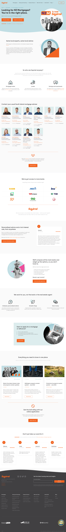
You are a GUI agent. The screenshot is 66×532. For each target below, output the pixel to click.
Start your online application (39, 281)
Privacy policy (3, 483)
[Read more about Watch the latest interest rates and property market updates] (11, 371)
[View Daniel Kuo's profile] (38, 111)
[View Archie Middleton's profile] (16, 111)
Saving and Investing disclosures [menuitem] (15, 508)
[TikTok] (23, 476)
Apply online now (33, 420)
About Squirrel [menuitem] (36, 498)
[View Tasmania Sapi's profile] (38, 132)
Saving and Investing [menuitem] (23, 2)
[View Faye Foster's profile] (59, 111)
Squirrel (7, 45)
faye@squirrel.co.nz (58, 121)
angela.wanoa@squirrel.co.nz (6, 121)
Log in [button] (61, 2)
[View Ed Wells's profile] (49, 111)
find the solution (8, 89)
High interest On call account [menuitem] (15, 499)
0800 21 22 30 (5, 480)
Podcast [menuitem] (56, 498)
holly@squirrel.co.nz (5, 142)
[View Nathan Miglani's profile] (27, 132)
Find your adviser (6, 19)
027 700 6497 (14, 120)
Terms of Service (61, 531)
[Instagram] (25, 476)
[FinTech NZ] (44, 523)
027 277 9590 (25, 120)
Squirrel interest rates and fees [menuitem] (48, 506)
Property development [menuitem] (26, 498)
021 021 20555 (25, 143)
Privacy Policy (55, 531)
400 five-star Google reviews (14, 237)
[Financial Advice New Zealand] (6, 523)
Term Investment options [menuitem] (16, 500)
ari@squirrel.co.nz (26, 121)
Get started (20, 340)
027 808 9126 (57, 120)
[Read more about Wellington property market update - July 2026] (33, 371)
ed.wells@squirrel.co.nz (48, 121)
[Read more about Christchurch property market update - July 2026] (54, 371)
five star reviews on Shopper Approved (16, 23)
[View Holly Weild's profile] (6, 132)
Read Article (7, 396)
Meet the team (33, 165)
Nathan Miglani (26, 137)
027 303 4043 (14, 141)
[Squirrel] (4, 3)
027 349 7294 (46, 120)
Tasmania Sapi (36, 137)
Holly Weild (4, 137)
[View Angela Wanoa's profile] (6, 111)
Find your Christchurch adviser (8, 241)
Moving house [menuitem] (4, 503)
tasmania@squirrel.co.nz (38, 142)
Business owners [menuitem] (4, 508)
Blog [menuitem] (51, 2)
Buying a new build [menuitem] (5, 506)
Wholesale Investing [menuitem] (15, 504)
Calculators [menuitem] (46, 498)
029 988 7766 (4, 120)
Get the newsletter (59, 481)
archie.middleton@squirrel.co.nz (16, 121)
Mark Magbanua (15, 137)
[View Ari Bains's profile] (27, 111)
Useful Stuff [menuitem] (46, 2)
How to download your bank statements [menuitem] (49, 502)
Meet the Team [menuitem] (40, 2)
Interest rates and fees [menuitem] (16, 510)
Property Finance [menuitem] (32, 2)
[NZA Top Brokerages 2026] (61, 522)
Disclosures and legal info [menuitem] (48, 504)
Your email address (37, 479)
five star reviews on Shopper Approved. (44, 437)
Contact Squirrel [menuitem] (36, 501)
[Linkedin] (18, 476)
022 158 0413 (4, 141)
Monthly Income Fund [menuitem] (15, 502)
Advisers (27, 158)
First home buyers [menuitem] (4, 501)
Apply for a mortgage (18, 19)
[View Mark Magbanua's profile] (16, 132)
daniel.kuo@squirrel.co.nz (38, 122)
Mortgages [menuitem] (15, 2)
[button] (49, 240)
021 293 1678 (36, 121)
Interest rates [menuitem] (4, 498)
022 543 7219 (36, 141)
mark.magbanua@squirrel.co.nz (16, 142)
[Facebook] (20, 476)
